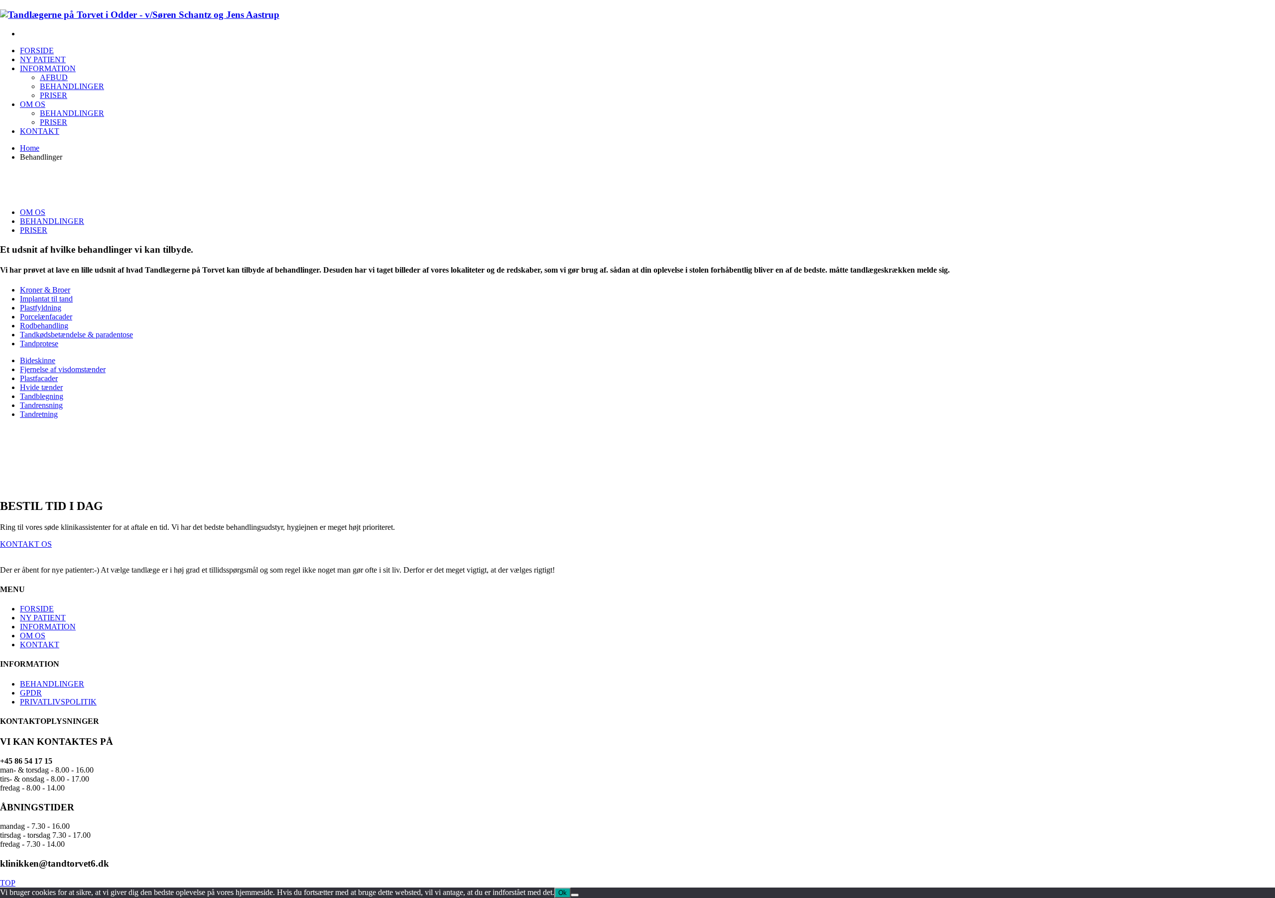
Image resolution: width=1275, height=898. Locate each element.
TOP (7, 883)
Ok (562, 893)
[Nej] (575, 895)
